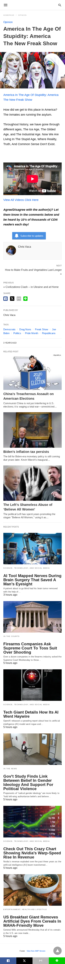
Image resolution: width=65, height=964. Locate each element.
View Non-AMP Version (36, 951)
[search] (60, 5)
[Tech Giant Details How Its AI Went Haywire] (32, 685)
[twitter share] (12, 298)
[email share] (19, 298)
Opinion (22, 15)
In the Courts (11, 636)
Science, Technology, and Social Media (26, 568)
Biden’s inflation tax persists (26, 452)
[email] (40, 960)
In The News (10, 769)
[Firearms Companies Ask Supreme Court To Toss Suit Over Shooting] (32, 617)
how (29, 99)
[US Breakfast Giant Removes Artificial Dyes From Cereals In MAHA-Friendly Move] (32, 890)
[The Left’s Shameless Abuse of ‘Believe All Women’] (32, 483)
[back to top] (57, 951)
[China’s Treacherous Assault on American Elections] (32, 372)
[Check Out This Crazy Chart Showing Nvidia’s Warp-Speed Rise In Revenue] (32, 821)
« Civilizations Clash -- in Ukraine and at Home (31, 287)
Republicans (49, 333)
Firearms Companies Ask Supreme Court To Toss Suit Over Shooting (30, 648)
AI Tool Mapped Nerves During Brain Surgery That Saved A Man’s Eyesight (32, 579)
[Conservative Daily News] (32, 5)
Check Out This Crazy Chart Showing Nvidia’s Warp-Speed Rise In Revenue (32, 853)
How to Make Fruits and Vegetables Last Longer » (33, 271)
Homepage (8, 15)
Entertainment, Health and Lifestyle (25, 909)
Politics (17, 333)
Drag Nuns (25, 329)
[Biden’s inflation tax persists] (32, 430)
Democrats (9, 329)
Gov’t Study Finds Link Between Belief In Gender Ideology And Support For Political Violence (28, 782)
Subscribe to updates (31, 235)
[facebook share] (5, 298)
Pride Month (31, 333)
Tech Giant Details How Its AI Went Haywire (30, 714)
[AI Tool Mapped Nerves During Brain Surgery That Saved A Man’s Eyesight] (32, 548)
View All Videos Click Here (20, 200)
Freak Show (41, 329)
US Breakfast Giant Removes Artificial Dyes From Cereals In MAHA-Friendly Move (32, 921)
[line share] (25, 298)
